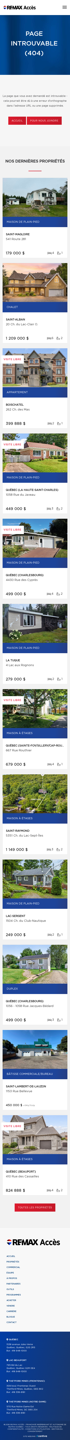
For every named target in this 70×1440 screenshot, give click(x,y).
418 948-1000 (19, 1351)
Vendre (11, 1306)
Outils (10, 1289)
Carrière (11, 1311)
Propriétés (13, 1262)
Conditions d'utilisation (37, 1429)
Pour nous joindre (44, 121)
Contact (12, 1322)
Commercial (13, 1267)
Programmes (14, 1295)
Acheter (11, 1300)
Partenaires (14, 1284)
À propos (12, 1278)
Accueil (17, 121)
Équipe (10, 1273)
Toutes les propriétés (35, 1208)
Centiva (42, 1436)
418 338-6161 (18, 1392)
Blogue (11, 1317)
